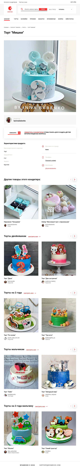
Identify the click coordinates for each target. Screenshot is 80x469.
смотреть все (33, 236)
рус (75, 2)
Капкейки (24, 19)
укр (72, 2)
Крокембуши (51, 19)
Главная (6, 27)
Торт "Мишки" (31, 27)
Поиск (43, 9)
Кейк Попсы (70, 19)
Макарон (41, 19)
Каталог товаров (15, 27)
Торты (16, 19)
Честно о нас (23, 2)
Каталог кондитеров (10, 2)
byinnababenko (20, 121)
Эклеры (60, 19)
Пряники (33, 19)
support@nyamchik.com (50, 465)
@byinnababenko (50, 168)
